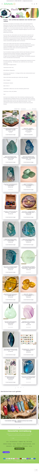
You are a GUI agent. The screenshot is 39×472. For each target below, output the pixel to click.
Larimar (33, 443)
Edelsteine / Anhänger (7, 443)
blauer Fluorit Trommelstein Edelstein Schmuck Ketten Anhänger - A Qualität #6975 (10, 185)
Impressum (18, 461)
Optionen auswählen (28, 134)
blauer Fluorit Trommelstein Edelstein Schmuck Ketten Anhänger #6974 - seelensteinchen (10, 267)
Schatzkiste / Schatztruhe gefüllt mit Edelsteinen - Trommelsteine (10, 212)
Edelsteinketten (9, 446)
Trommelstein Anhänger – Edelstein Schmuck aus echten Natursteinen (18, 421)
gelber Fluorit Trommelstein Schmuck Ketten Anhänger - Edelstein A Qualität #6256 (10, 295)
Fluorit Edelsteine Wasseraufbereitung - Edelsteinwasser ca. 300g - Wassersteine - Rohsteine (10, 129)
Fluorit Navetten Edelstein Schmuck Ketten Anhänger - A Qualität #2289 (10, 350)
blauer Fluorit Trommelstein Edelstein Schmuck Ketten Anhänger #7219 (28, 377)
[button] (2, 4)
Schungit (14, 443)
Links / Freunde (29, 441)
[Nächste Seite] (23, 387)
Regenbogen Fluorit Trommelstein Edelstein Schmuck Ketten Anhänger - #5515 (28, 322)
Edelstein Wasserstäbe (27, 443)
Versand (22, 461)
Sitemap (30, 446)
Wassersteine (19, 443)
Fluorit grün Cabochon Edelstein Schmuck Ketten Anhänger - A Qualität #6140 (10, 322)
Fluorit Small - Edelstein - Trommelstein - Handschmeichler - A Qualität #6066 (28, 129)
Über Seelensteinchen (14, 441)
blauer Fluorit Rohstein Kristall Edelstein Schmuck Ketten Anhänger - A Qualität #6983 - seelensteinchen (28, 157)
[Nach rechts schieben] (22, 428)
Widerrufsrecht (23, 460)
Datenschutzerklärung (16, 460)
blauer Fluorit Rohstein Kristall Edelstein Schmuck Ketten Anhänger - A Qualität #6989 (10, 240)
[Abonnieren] (27, 438)
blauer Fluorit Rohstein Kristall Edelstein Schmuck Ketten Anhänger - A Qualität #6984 (28, 240)
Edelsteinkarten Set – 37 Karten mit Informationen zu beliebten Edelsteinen (28, 350)
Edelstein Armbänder (17, 446)
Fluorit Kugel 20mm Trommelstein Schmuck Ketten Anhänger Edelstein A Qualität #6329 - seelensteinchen (28, 267)
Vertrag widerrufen (19, 448)
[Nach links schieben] (17, 428)
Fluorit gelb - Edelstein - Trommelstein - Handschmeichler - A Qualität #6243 (28, 295)
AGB (26, 460)
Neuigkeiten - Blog (22, 441)
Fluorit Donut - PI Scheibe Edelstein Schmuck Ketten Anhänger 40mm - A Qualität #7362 (28, 212)
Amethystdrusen (25, 446)
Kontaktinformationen (31, 460)
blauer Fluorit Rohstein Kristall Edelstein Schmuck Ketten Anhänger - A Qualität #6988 (10, 157)
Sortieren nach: (17, 108)
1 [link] (15, 387)
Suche (7, 441)
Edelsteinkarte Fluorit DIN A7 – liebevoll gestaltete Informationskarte (10, 377)
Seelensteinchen (9, 460)
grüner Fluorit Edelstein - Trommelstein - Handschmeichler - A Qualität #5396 (28, 185)
